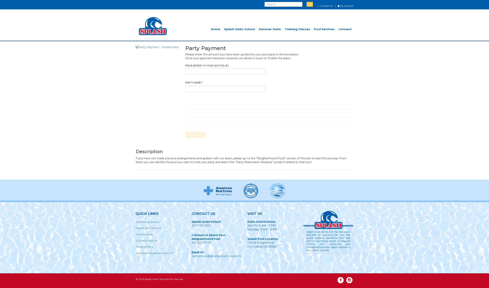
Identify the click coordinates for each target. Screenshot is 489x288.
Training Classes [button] (297, 29)
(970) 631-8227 (201, 225)
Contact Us (327, 5)
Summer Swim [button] (270, 29)
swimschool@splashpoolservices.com (216, 256)
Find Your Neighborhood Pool (154, 253)
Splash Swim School (148, 228)
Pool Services (144, 234)
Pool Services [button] (324, 29)
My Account (346, 5)
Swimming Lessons (147, 221)
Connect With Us (146, 240)
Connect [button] (344, 29)
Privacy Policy (144, 246)
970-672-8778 (201, 242)
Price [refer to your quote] (207, 65)
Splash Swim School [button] (239, 29)
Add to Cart (195, 135)
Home (215, 29)
